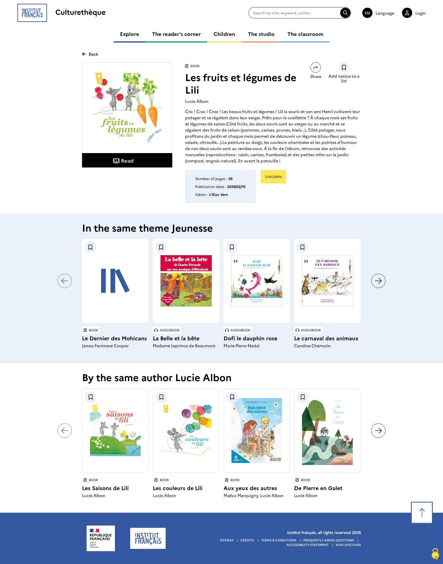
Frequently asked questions (328, 540)
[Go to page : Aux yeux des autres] (257, 430)
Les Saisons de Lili (105, 487)
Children (224, 33)
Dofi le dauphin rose (250, 338)
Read (127, 160)
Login (420, 13)
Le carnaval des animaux (326, 338)
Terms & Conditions (278, 540)
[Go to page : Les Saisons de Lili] (115, 430)
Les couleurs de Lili (178, 487)
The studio (261, 33)
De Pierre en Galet (318, 487)
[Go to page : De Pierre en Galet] (327, 431)
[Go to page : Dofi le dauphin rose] (257, 281)
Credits (247, 540)
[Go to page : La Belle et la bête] (186, 281)
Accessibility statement (307, 544)
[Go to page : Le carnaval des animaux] (327, 281)
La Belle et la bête (176, 338)
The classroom (305, 33)
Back (93, 54)
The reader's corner (176, 33)
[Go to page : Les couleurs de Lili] (186, 430)
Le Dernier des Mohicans (114, 338)
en (367, 12)
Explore (129, 33)
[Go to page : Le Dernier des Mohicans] (115, 281)
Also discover (348, 544)
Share (315, 76)
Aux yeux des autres (250, 487)
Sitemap (227, 540)
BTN (344, 67)
